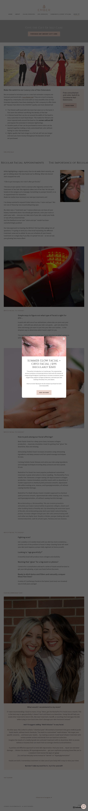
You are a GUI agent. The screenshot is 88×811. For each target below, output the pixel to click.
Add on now (44, 392)
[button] (83, 806)
